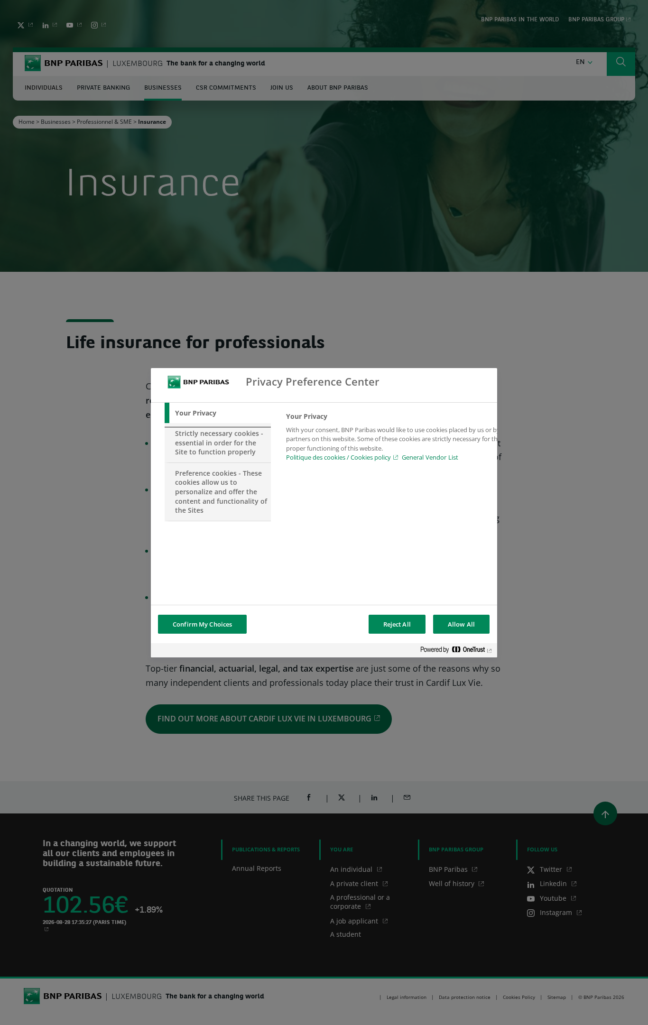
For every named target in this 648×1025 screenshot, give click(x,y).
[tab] (218, 413)
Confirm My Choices (202, 624)
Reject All (397, 624)
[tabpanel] (394, 439)
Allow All (461, 624)
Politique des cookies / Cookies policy (338, 457)
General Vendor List (430, 457)
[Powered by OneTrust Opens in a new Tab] (456, 651)
